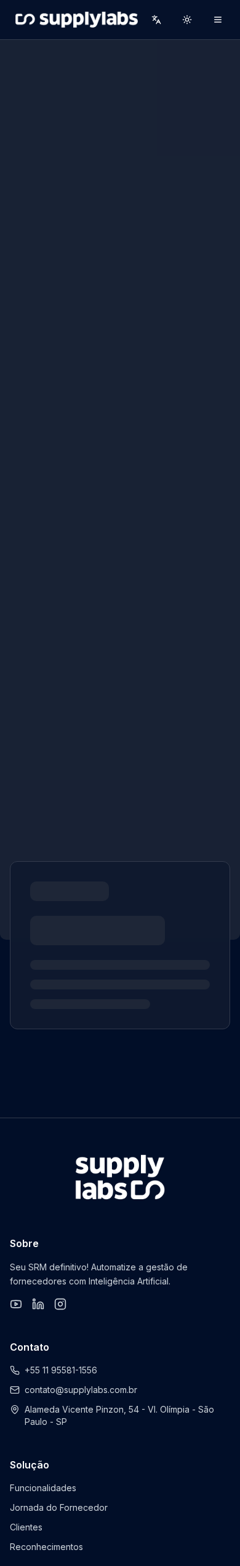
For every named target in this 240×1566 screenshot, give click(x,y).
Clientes (26, 1527)
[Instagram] (60, 1304)
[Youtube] (16, 1304)
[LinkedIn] (38, 1304)
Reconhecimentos (46, 1546)
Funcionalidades (43, 1488)
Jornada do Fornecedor (59, 1507)
